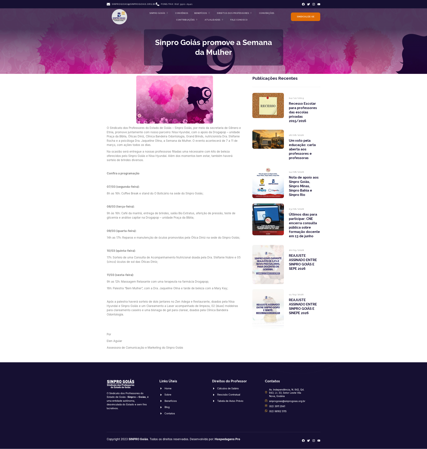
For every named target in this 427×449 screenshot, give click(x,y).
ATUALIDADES (213, 20)
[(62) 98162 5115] (266, 410)
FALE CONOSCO (239, 20)
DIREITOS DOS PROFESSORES (233, 13)
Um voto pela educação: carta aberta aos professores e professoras (302, 149)
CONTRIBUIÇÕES (185, 20)
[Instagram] (313, 4)
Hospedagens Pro (227, 439)
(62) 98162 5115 (278, 411)
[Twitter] (308, 4)
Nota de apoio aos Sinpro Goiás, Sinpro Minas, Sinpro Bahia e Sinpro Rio (304, 186)
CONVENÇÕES (266, 13)
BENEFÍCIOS (200, 13)
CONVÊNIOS (181, 13)
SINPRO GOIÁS (157, 13)
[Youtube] (318, 4)
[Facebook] (303, 4)
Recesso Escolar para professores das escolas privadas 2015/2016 (303, 112)
